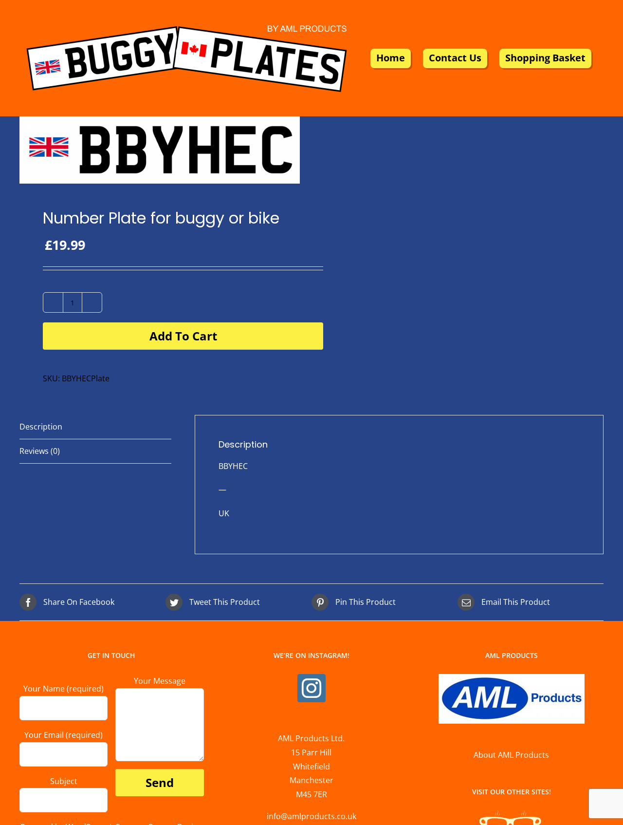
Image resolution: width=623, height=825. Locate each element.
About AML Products (511, 755)
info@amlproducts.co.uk (311, 816)
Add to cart (183, 336)
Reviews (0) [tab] (39, 451)
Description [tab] (40, 426)
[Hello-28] (159, 150)
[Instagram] (311, 688)
